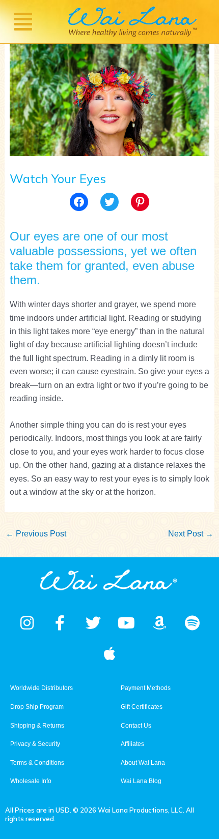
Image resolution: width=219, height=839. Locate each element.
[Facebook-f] (60, 623)
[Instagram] (27, 623)
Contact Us (136, 725)
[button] (23, 21)
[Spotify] (192, 623)
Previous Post (36, 533)
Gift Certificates (141, 706)
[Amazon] (159, 623)
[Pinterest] (140, 202)
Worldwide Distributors (41, 688)
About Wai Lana (143, 762)
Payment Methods (146, 688)
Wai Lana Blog (141, 781)
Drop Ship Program (37, 706)
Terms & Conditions (37, 762)
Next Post (190, 533)
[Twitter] (109, 202)
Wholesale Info (30, 781)
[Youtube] (126, 623)
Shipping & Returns (37, 725)
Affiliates (132, 743)
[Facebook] (79, 202)
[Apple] (109, 653)
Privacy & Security (35, 743)
